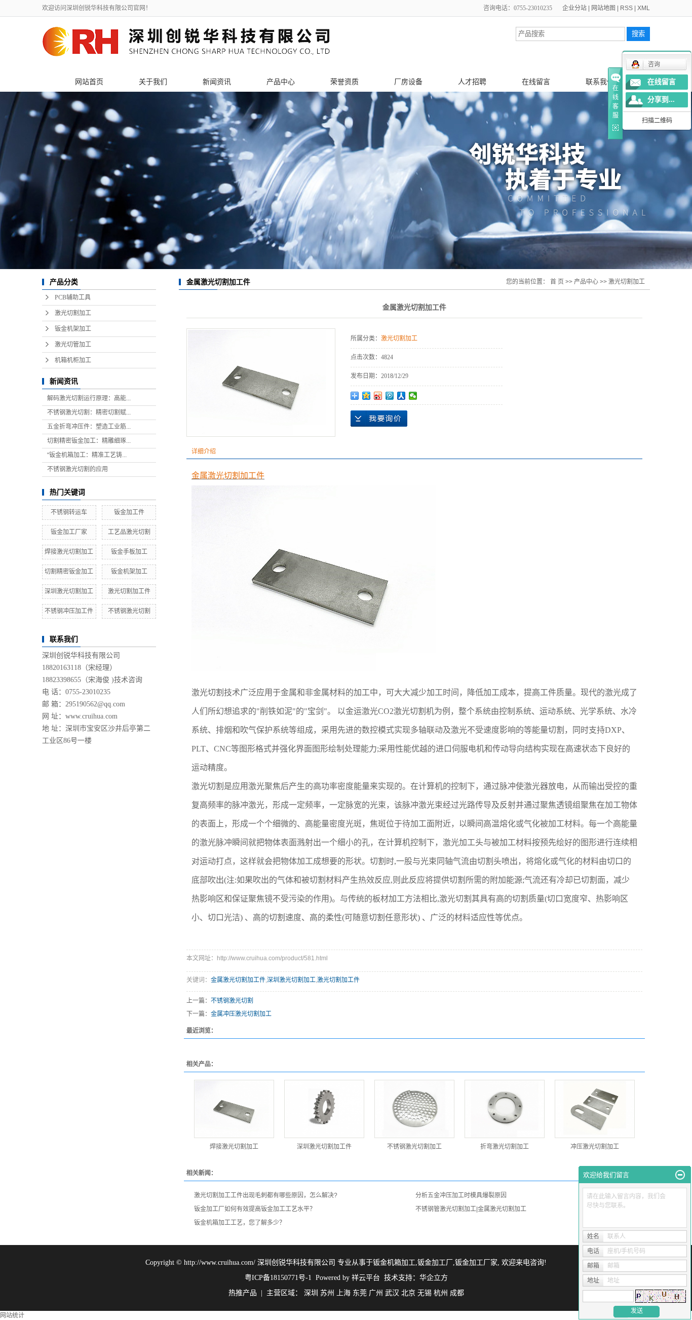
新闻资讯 (217, 82)
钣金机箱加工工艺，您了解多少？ (239, 1222)
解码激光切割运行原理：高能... (89, 398)
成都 (457, 1293)
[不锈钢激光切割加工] (414, 1109)
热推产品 (242, 1293)
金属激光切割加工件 (238, 980)
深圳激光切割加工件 (324, 1146)
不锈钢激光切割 (129, 611)
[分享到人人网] (401, 396)
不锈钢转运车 (69, 512)
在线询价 (379, 418)
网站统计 (12, 1315)
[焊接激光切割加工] (234, 1109)
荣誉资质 (344, 82)
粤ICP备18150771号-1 (278, 1277)
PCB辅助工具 (73, 297)
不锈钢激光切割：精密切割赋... (89, 412)
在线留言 (536, 82)
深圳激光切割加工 (69, 591)
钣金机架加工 (73, 328)
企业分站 (574, 8)
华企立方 (433, 1277)
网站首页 (89, 82)
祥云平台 (366, 1277)
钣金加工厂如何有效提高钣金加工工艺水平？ (255, 1209)
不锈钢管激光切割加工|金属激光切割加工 (470, 1209)
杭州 (441, 1293)
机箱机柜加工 (73, 360)
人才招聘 (472, 82)
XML (643, 8)
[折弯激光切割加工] (505, 1109)
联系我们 (600, 82)
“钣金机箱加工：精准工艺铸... (87, 455)
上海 (343, 1293)
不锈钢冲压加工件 (69, 611)
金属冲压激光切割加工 (241, 1013)
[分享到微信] (413, 396)
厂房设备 (408, 82)
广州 (376, 1293)
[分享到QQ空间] (366, 396)
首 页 (557, 281)
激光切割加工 (73, 313)
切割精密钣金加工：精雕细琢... (89, 440)
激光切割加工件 (129, 591)
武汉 (392, 1293)
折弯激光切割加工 (504, 1146)
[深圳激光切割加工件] (324, 1109)
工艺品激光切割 (129, 532)
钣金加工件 (129, 512)
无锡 (424, 1293)
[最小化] (680, 1175)
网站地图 (603, 8)
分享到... (661, 99)
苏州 (327, 1293)
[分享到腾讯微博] (390, 396)
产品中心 (280, 82)
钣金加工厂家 (69, 532)
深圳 (311, 1293)
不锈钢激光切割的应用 (77, 469)
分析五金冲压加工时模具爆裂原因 (461, 1195)
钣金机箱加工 (394, 1262)
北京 (408, 1293)
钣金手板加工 (129, 551)
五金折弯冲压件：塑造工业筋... (89, 426)
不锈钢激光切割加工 (414, 1146)
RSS (626, 8)
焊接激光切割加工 (69, 551)
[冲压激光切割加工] (595, 1109)
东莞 (360, 1293)
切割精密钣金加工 (69, 571)
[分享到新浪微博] (378, 396)
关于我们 (153, 82)
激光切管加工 (73, 344)
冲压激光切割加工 (594, 1146)
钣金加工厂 (435, 1262)
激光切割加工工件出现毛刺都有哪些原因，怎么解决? (265, 1195)
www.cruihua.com (91, 716)
